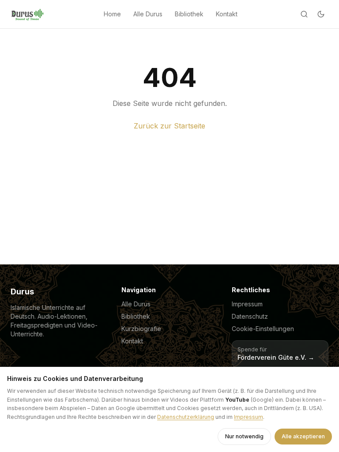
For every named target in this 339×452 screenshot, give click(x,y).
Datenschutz (250, 316)
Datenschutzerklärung (185, 417)
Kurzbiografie (141, 328)
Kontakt (226, 14)
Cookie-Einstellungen (263, 328)
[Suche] (304, 14)
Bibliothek (189, 14)
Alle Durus (147, 14)
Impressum (247, 304)
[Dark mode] (320, 14)
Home (112, 14)
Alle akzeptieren (303, 436)
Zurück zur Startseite (169, 125)
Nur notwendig (244, 436)
